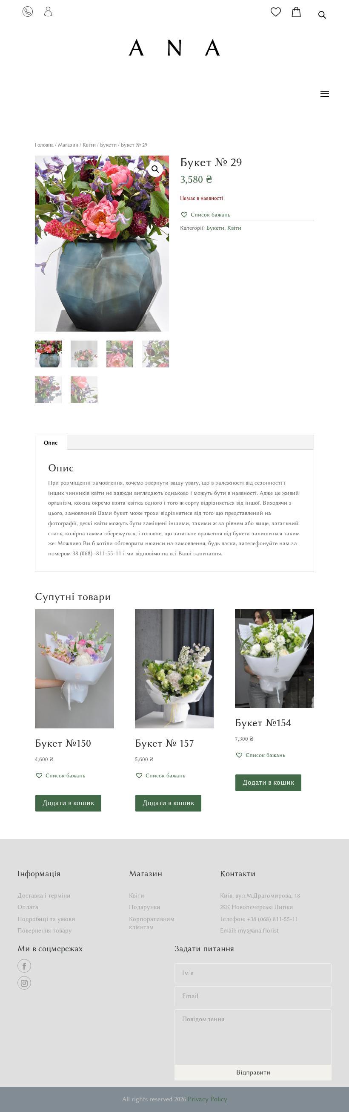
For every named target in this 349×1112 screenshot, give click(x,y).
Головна (44, 145)
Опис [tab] (50, 442)
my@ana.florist (258, 930)
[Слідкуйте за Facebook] (24, 966)
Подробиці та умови (46, 919)
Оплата (27, 907)
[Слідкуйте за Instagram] (24, 983)
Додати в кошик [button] (68, 803)
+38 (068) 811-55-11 (272, 919)
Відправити (253, 1072)
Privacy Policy (207, 1099)
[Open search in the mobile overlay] (322, 14)
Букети (108, 145)
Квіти (89, 145)
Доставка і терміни (44, 895)
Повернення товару (44, 930)
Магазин (68, 145)
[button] (155, 169)
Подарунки (144, 907)
